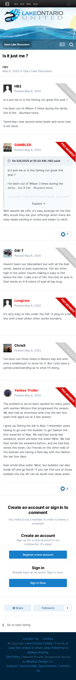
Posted (27, 91)
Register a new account (38, 554)
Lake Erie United (19, 647)
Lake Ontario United (38, 643)
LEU (16, 4)
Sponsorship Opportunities (38, 666)
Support (11, 666)
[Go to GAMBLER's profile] (7, 147)
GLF (22, 4)
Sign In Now (38, 583)
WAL (28, 4)
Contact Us (30, 638)
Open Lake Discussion (37, 71)
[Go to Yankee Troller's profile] (7, 393)
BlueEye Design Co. (40, 661)
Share (19, 608)
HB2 (5, 67)
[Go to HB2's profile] (7, 88)
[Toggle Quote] (9, 160)
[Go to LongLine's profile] (7, 303)
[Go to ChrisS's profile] (7, 348)
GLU (35, 4)
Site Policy (13, 657)
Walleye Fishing (38, 652)
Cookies (47, 638)
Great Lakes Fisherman (50, 647)
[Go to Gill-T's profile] (7, 253)
